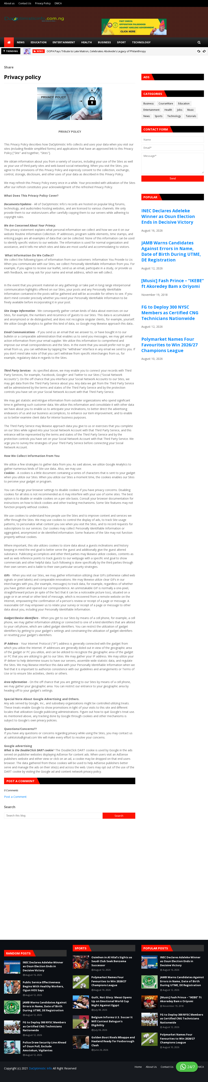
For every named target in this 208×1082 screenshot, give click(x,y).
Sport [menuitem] (121, 42)
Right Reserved (51, 1076)
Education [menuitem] (39, 42)
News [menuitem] (21, 42)
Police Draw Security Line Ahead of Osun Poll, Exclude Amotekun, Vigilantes (44, 1046)
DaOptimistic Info (40, 1068)
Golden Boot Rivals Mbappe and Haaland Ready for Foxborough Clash (113, 1041)
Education (184, 103)
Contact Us (24, 3)
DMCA (58, 3)
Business (148, 103)
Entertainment (151, 110)
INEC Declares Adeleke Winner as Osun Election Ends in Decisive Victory (168, 216)
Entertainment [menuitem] (64, 42)
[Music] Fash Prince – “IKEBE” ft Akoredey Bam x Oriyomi (172, 283)
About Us (151, 1067)
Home (138, 1067)
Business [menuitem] (104, 42)
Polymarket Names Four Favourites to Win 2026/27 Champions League (169, 344)
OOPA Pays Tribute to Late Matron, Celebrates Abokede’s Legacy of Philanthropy (96, 51)
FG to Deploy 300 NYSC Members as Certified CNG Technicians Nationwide (169, 312)
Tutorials (191, 116)
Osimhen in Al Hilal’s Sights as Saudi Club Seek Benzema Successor (111, 961)
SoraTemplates (28, 1076)
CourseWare (166, 103)
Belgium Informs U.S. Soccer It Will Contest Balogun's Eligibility (112, 1021)
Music (190, 110)
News (146, 116)
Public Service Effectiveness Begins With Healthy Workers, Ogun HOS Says (43, 986)
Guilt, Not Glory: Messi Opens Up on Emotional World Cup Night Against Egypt (111, 1001)
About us (9, 3)
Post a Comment (15, 797)
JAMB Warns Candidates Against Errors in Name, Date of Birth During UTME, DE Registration (171, 251)
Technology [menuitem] (141, 42)
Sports (158, 116)
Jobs (179, 110)
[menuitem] (9, 42)
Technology (174, 116)
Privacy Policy (43, 3)
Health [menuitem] (86, 42)
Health (168, 110)
